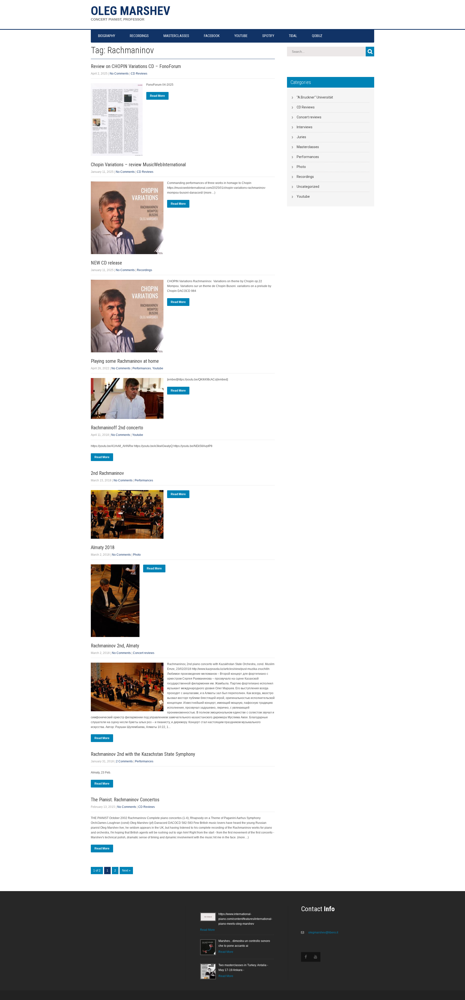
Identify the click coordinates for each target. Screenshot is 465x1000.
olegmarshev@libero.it (323, 932)
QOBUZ (317, 36)
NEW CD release (106, 263)
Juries (301, 137)
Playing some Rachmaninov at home (125, 361)
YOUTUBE (241, 36)
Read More (157, 96)
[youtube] (315, 957)
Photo (137, 554)
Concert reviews (143, 653)
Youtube (157, 368)
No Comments (119, 73)
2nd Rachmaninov (107, 473)
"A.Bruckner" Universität (315, 97)
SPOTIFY (268, 36)
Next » (126, 870)
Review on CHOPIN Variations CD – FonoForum (136, 66)
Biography (106, 36)
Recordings (144, 270)
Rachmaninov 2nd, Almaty (115, 646)
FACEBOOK (212, 36)
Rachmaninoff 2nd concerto (117, 428)
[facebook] (306, 957)
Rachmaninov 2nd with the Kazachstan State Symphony (143, 754)
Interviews (304, 127)
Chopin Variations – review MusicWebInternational (138, 164)
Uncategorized (308, 187)
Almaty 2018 (103, 547)
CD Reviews (139, 73)
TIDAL (293, 36)
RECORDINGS (139, 36)
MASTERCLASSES (176, 36)
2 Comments (124, 761)
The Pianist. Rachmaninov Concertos (125, 800)
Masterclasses (308, 147)
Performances (141, 368)
